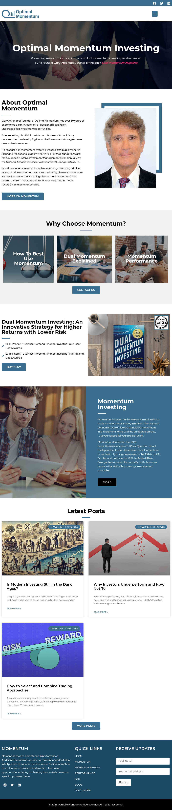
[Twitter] (161, 3)
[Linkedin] (169, 3)
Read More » (14, 608)
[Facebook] (154, 3)
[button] (155, 14)
